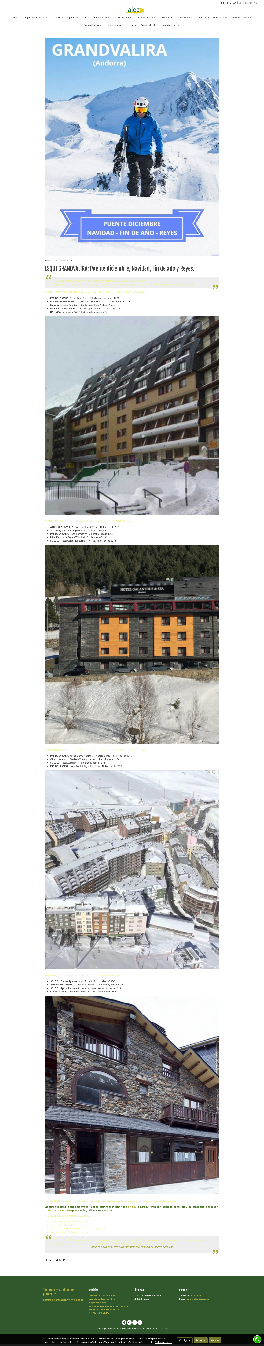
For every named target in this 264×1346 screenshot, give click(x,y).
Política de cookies (117, 1328)
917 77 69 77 (198, 1295)
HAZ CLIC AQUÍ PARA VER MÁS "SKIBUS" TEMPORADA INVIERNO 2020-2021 (132, 1247)
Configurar (185, 1340)
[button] (36, 17)
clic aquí (132, 1206)
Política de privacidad (157, 1328)
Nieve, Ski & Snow (98, 1312)
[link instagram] (226, 3)
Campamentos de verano (102, 1295)
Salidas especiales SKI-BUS (103, 1309)
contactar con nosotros (58, 1210)
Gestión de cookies (136, 1328)
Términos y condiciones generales (58, 1292)
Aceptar (215, 1340)
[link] (132, 10)
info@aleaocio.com (198, 1298)
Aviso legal (101, 1328)
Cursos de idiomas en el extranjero (108, 1305)
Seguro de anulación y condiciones (63, 1299)
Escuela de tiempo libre (101, 1298)
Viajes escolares (97, 1302)
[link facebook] (222, 3)
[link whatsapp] (234, 3)
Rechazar (201, 1340)
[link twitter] (230, 3)
